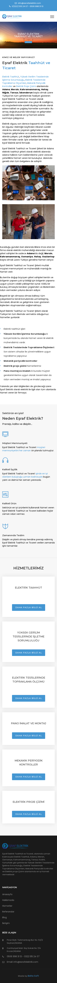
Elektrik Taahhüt (10, 76)
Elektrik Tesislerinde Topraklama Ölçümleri (23, 81)
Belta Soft (33, 975)
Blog (4, 917)
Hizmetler (7, 905)
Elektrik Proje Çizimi (26, 86)
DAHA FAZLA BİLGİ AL (28, 607)
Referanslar (8, 911)
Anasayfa (7, 894)
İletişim (6, 923)
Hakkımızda (8, 900)
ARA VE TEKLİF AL (28, 42)
